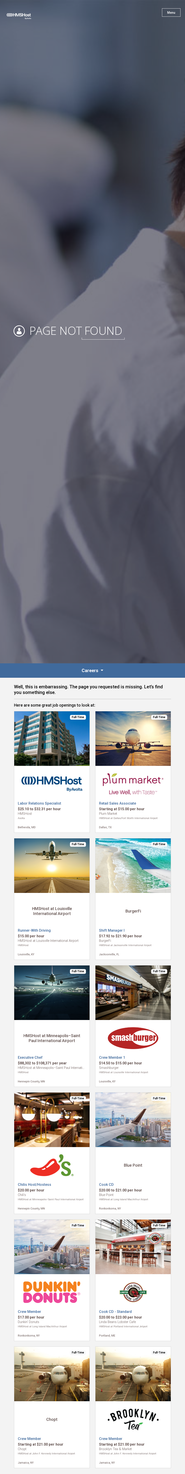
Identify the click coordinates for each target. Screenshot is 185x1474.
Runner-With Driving (34, 930)
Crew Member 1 (112, 1057)
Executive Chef (30, 1057)
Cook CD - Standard (115, 1312)
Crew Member (29, 1312)
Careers (90, 670)
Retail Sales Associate (117, 803)
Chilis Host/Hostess (34, 1184)
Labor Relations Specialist (39, 803)
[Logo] (23, 14)
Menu (171, 12)
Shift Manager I (112, 930)
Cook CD (106, 1184)
